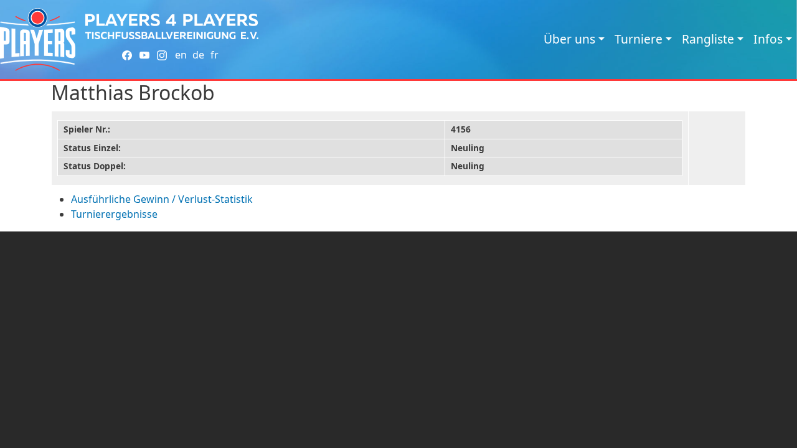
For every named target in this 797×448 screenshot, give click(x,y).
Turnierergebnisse (114, 214)
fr (214, 55)
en (181, 55)
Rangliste (708, 38)
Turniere (639, 38)
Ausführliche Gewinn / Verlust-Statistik (162, 199)
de (198, 55)
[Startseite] (37, 39)
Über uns (569, 38)
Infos (768, 38)
